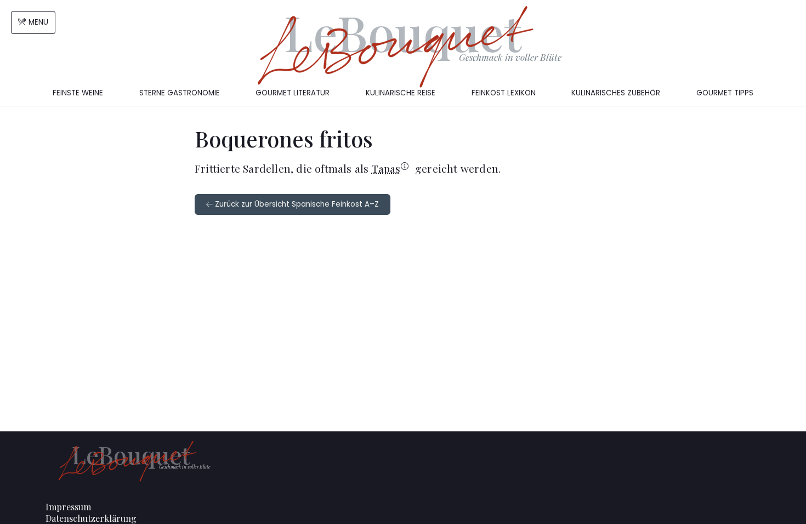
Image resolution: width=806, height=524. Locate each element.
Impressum (68, 506)
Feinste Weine (78, 93)
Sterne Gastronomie (179, 93)
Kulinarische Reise (400, 93)
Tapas (386, 168)
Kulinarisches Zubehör (615, 93)
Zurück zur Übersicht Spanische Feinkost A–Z (296, 204)
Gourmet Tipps (724, 93)
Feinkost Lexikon (504, 93)
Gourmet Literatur (293, 93)
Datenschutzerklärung (91, 518)
